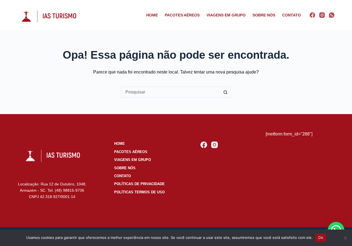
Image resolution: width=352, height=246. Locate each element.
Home (152, 15)
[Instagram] (322, 15)
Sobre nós (263, 15)
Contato (291, 15)
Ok (320, 237)
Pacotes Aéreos (182, 15)
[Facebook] (312, 15)
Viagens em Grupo (226, 15)
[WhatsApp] (331, 15)
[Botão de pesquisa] (225, 92)
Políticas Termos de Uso (139, 192)
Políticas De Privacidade (139, 184)
